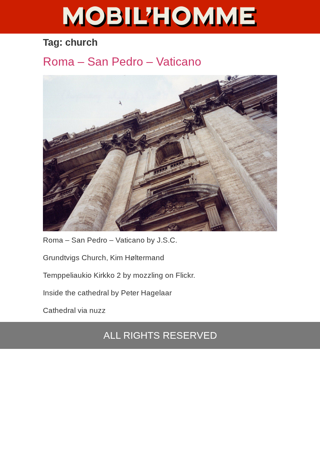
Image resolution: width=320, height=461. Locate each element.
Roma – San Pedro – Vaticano (122, 61)
